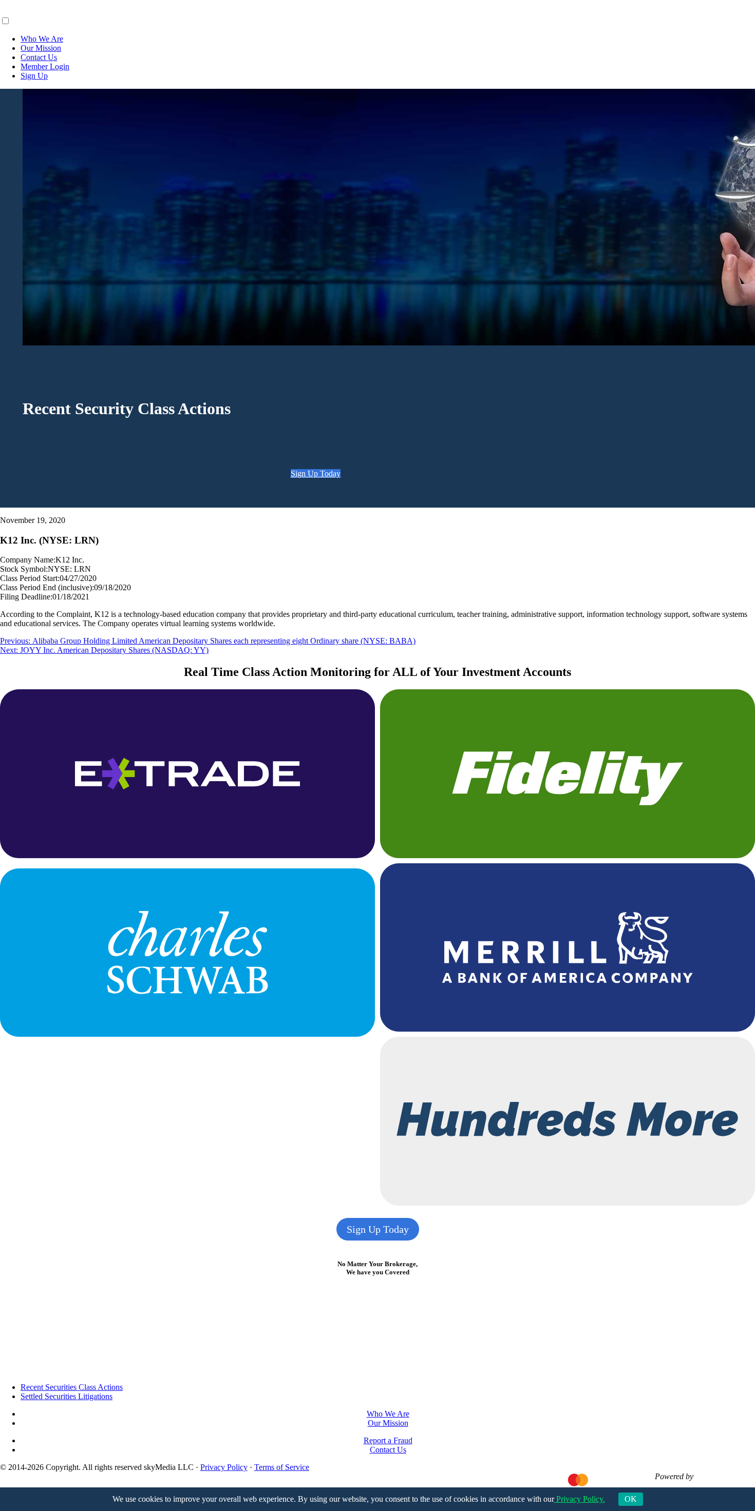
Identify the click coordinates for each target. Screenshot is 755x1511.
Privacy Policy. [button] (579, 1499)
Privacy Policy (224, 1467)
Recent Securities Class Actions (72, 1387)
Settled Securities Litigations (66, 1396)
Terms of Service (281, 1467)
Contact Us (39, 57)
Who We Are (42, 38)
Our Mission (41, 48)
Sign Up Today (316, 473)
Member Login (45, 66)
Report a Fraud (388, 1440)
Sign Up (34, 75)
